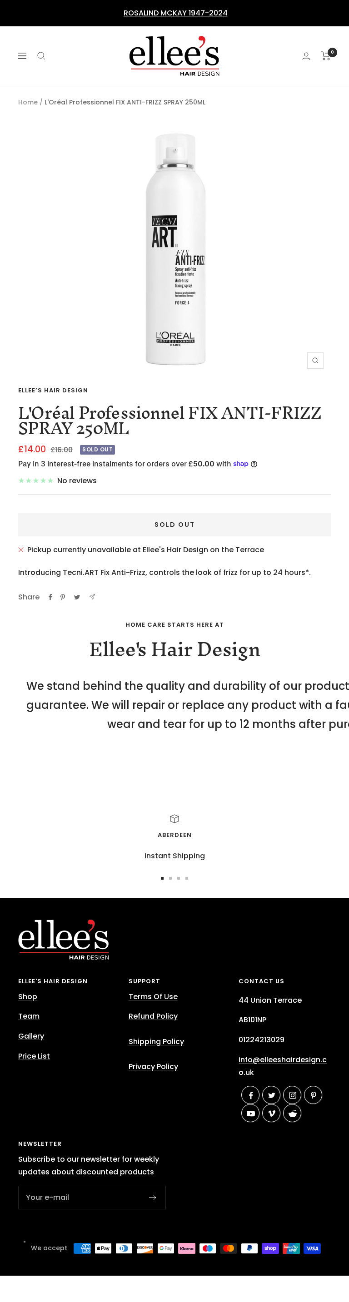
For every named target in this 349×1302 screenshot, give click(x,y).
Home (28, 102)
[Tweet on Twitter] (77, 597)
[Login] (306, 56)
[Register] (153, 1197)
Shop (27, 996)
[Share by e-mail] (92, 597)
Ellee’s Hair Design (53, 390)
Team (29, 1016)
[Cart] (326, 55)
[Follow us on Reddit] (293, 1113)
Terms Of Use (153, 996)
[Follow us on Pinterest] (313, 1095)
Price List (34, 1056)
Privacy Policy (153, 1066)
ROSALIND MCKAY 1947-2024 (176, 13)
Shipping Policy (156, 1041)
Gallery (31, 1036)
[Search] (41, 56)
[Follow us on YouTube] (251, 1113)
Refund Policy (153, 1016)
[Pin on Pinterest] (62, 597)
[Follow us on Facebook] (251, 1095)
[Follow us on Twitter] (272, 1095)
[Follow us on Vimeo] (272, 1113)
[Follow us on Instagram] (293, 1095)
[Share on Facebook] (50, 597)
